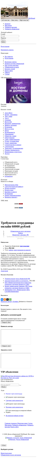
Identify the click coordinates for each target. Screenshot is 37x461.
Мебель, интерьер (11, 125)
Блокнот (7, 24)
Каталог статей (10, 69)
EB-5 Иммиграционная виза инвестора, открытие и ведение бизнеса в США (18, 283)
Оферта (7, 72)
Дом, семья (8, 116)
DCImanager (9, 193)
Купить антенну (10, 188)
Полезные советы (11, 62)
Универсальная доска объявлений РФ (17, 279)
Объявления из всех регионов (11, 455)
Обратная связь (22, 423)
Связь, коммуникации (12, 139)
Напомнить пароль (7, 50)
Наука (7, 130)
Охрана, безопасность (12, 150)
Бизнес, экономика (11, 114)
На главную (9, 56)
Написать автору (7, 301)
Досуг (7, 118)
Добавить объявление (12, 29)
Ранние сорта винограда (14, 394)
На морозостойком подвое (14, 415)
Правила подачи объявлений (14, 63)
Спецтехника (9, 146)
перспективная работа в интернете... (17, 281)
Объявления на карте (12, 67)
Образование (9, 134)
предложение (24, 246)
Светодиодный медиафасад (14, 186)
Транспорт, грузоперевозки (14, 148)
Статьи (7, 74)
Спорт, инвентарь (11, 143)
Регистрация (5, 46)
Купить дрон (9, 190)
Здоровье (8, 120)
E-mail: (3, 34)
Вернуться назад (6, 453)
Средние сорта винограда (14, 400)
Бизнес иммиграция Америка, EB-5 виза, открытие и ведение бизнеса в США (18, 287)
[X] (7, 299)
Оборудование (10, 138)
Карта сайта (9, 71)
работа (11, 250)
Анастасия (4, 271)
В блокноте (8, 176)
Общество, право (10, 136)
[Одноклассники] (5, 299)
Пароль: (3, 38)
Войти (3, 42)
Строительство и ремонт (13, 145)
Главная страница (11, 423)
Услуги (7, 153)
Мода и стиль (9, 129)
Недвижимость (10, 132)
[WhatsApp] (10, 299)
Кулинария (8, 127)
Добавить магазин (11, 27)
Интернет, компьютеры (12, 123)
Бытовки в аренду (11, 192)
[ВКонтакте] (2, 299)
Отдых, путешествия (12, 141)
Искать (4, 387)
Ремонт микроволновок (13, 195)
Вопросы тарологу (11, 197)
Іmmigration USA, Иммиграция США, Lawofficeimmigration (17, 290)
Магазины (8, 25)
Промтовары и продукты (13, 152)
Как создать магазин (11, 65)
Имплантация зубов (11, 185)
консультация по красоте (22, 250)
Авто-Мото (8, 113)
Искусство (8, 122)
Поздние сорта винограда (14, 407)
